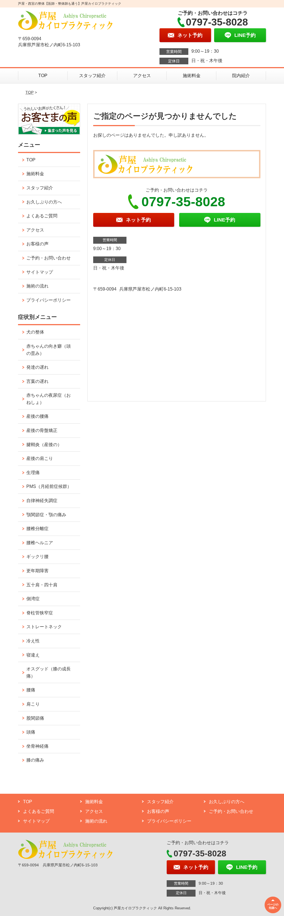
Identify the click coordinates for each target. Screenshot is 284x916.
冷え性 (33, 640)
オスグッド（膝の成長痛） (48, 672)
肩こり (33, 704)
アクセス (142, 75)
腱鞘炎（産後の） (44, 444)
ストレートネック (44, 626)
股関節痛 (35, 718)
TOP (42, 75)
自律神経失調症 (41, 500)
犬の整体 (35, 332)
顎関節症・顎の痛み (46, 514)
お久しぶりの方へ (44, 202)
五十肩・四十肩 (41, 584)
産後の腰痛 (37, 416)
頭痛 (30, 732)
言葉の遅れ (37, 381)
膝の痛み (35, 760)
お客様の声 (37, 243)
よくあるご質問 (41, 215)
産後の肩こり (39, 458)
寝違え (33, 655)
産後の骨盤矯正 (41, 430)
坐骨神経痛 (37, 746)
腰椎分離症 (37, 528)
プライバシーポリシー (48, 300)
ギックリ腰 (37, 556)
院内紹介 (241, 75)
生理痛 (33, 472)
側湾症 (33, 598)
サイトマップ (39, 272)
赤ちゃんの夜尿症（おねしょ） (48, 399)
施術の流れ (37, 286)
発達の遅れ (37, 367)
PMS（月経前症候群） (49, 486)
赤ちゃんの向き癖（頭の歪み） (48, 350)
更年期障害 (37, 570)
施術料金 (192, 75)
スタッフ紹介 (92, 75)
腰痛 (30, 690)
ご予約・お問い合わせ (48, 258)
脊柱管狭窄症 (39, 612)
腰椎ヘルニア (39, 542)
